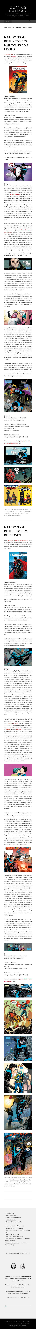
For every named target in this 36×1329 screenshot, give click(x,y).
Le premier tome (8, 54)
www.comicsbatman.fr (13, 1297)
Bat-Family (14, 509)
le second (13, 56)
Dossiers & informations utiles (14, 1222)
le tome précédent (15, 194)
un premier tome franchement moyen (18, 540)
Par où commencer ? (11, 1215)
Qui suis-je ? (9, 1228)
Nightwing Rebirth (8, 1184)
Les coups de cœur (11, 1219)
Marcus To (13, 1182)
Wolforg (22, 1325)
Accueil (8, 1253)
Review (30, 509)
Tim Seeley (21, 513)
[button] (18, 1306)
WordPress (27, 1321)
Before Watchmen (18, 1236)
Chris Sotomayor (14, 511)
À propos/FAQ (15, 1253)
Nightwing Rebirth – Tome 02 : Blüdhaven (16, 531)
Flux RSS (27, 1253)
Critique (19, 509)
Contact (22, 1253)
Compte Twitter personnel (12, 1242)
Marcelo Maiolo (24, 1179)
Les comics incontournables (13, 1217)
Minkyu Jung (14, 513)
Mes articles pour (12, 1234)
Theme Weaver (25, 1323)
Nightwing (24, 509)
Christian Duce (24, 511)
